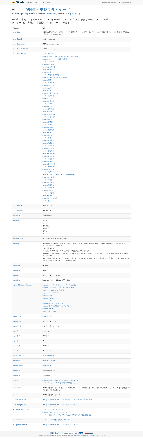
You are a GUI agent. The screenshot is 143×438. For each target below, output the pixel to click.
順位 (16, 375)
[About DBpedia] (18, 2)
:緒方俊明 (48, 159)
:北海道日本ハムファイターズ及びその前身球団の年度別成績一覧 (67, 415)
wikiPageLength (19, 44)
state (16, 270)
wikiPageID (17, 39)
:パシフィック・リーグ (53, 410)
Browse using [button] (34, 3)
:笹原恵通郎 (49, 153)
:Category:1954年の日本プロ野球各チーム (59, 174)
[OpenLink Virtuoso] (54, 433)
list (16, 243)
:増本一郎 (48, 85)
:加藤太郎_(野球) (51, 75)
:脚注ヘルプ (49, 311)
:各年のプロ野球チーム (53, 303)
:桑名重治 (48, 135)
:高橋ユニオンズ (50, 172)
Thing (26, 14)
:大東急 (48, 98)
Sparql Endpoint (125, 3)
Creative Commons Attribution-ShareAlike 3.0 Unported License (89, 435)
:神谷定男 (48, 151)
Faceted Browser (110, 3)
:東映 (47, 132)
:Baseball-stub (50, 293)
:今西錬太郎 (49, 69)
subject (16, 380)
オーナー (18, 316)
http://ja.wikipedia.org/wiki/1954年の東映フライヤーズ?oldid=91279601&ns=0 (68, 400)
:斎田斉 (48, 122)
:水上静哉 (48, 177)
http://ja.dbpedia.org (49, 14)
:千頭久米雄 (49, 188)
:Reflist (48, 301)
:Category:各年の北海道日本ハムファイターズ (60, 56)
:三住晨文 (48, 185)
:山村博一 (48, 190)
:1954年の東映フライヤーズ (56, 420)
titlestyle (17, 280)
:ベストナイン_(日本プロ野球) (55, 59)
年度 (16, 346)
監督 (16, 360)
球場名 (17, 355)
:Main (47, 295)
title (16, 275)
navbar (17, 265)
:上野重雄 (48, 62)
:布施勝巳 (48, 180)
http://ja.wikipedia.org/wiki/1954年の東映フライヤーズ (60, 405)
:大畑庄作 (48, 101)
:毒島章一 (48, 140)
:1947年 (48, 54)
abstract (16, 32)
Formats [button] (47, 3)
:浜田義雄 (48, 146)
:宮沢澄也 (48, 109)
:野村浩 (48, 161)
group (17, 220)
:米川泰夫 (48, 156)
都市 (16, 370)
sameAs (17, 420)
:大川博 (48, 88)
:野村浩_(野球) (50, 198)
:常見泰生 (48, 182)
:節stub (48, 308)
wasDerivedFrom (20, 400)
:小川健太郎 (49, 114)
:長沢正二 (48, 201)
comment (17, 388)
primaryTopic (19, 425)
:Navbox (48, 298)
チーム (17, 321)
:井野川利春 (49, 67)
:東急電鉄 (48, 130)
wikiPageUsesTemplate (22, 285)
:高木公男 (48, 169)
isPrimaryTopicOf (19, 405)
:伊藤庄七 (48, 72)
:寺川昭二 (48, 111)
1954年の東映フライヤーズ (47, 9)
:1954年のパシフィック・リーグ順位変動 (59, 285)
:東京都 (48, 127)
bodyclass (18, 211)
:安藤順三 (48, 104)
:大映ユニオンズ (50, 93)
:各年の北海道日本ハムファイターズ (57, 306)
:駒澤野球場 (49, 167)
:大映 (47, 90)
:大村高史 (48, 96)
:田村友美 (48, 193)
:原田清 (48, 80)
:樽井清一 (48, 138)
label (15, 395)
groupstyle (18, 238)
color (16, 215)
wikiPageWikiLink (19, 54)
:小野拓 (48, 119)
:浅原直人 (48, 143)
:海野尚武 (48, 148)
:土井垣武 (48, 83)
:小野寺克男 (49, 117)
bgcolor (17, 206)
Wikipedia (57, 435)
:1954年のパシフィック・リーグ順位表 (58, 287)
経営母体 (18, 365)
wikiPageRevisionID (20, 49)
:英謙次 (48, 195)
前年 (16, 336)
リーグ (17, 326)
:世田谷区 (48, 64)
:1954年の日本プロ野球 (53, 290)
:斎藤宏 (48, 125)
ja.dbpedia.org (75, 14)
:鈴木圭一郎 (49, 164)
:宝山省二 (48, 106)
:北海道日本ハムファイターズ (55, 77)
